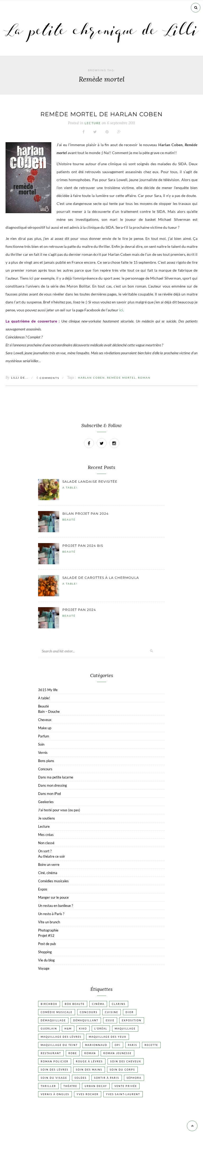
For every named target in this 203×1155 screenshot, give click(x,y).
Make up (44, 728)
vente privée (125, 1086)
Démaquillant (85, 1020)
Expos (42, 889)
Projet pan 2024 (79, 610)
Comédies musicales (53, 881)
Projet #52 (46, 935)
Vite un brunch (49, 922)
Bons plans (46, 761)
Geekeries (46, 802)
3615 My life (48, 690)
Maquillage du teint (59, 1045)
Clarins (119, 1003)
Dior (130, 1012)
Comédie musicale (56, 1012)
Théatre (70, 1086)
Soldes (81, 1077)
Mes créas (46, 834)
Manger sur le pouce (53, 897)
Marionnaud (96, 1045)
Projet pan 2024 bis (82, 546)
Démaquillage (53, 1020)
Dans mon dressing (52, 785)
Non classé (46, 843)
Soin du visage (54, 1077)
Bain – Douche (49, 711)
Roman (144, 377)
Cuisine (111, 1012)
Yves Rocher (88, 1094)
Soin (41, 744)
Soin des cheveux (125, 1061)
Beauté (69, 519)
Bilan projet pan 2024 (85, 514)
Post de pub (47, 944)
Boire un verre (48, 864)
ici (121, 310)
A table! (69, 487)
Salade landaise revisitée (89, 482)
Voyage (43, 968)
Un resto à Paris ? (51, 914)
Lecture (93, 123)
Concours (45, 769)
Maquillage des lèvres (61, 1036)
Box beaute (75, 1003)
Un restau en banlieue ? (55, 905)
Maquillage (125, 1028)
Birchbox (49, 1003)
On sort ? (45, 851)
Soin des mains (89, 1069)
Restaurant (51, 1053)
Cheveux (45, 720)
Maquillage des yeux (107, 1036)
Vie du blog (46, 960)
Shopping (45, 952)
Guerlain (49, 1028)
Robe (72, 1053)
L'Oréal (100, 1028)
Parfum (43, 736)
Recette (151, 1045)
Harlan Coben (91, 377)
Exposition (131, 1020)
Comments (47, 377)
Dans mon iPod (49, 793)
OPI (118, 1045)
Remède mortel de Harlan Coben (101, 114)
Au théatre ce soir (51, 856)
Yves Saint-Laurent (123, 1094)
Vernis (43, 752)
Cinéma (98, 1003)
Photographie (48, 930)
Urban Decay (96, 1086)
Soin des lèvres (54, 1069)
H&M (68, 1028)
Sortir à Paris (106, 1077)
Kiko (83, 1028)
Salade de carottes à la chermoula (100, 578)
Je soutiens (46, 818)
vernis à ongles (55, 1094)
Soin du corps (122, 1069)
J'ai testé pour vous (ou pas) (59, 810)
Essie (110, 1020)
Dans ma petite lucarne (55, 777)
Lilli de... (19, 377)
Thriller (48, 1086)
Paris (132, 1045)
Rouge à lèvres (89, 1061)
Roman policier (54, 1061)
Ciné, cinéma (47, 873)
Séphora (134, 1077)
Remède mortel (121, 377)
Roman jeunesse (117, 1053)
